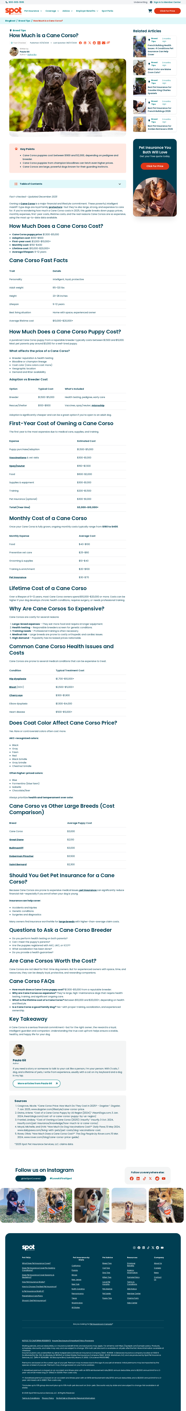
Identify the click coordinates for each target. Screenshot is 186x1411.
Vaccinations (17, 457)
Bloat (13, 687)
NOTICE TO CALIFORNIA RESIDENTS (36, 1341)
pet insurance (88, 890)
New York (75, 1284)
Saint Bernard (18, 864)
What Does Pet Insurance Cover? (36, 1263)
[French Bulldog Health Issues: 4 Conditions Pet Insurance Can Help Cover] (155, 46)
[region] (93, 1205)
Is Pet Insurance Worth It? (33, 1291)
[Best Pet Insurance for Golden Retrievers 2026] (155, 124)
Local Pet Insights (106, 1283)
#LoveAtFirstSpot (61, 1178)
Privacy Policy (48, 1398)
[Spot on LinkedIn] (138, 1178)
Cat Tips (106, 1268)
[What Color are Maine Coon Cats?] (155, 67)
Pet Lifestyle (107, 1289)
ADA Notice (132, 1289)
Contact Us (157, 1278)
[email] (103, 43)
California (76, 1265)
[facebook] (80, 43)
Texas (74, 1298)
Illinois (74, 1275)
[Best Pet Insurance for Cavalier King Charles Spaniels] (155, 87)
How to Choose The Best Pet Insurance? (39, 1286)
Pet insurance (17, 577)
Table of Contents (31, 184)
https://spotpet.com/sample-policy (135, 1346)
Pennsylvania (78, 1293)
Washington (77, 1303)
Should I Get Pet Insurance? (34, 1300)
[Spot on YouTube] (163, 1178)
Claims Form (133, 1298)
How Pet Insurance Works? (33, 1282)
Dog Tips (106, 1272)
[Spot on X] (151, 1178)
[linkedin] (85, 43)
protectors (55, 207)
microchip (98, 405)
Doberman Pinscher (21, 856)
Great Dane (16, 839)
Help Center (132, 1303)
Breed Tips (107, 1263)
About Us (158, 1263)
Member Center (134, 1293)
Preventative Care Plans (32, 1296)
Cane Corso (27, 203)
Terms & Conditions (132, 1283)
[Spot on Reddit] (157, 1178)
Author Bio (31, 54)
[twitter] (89, 43)
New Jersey (76, 1279)
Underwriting (140, 2)
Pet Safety (106, 1293)
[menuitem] (33, 11)
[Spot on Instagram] (134, 1247)
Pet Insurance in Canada (101, 1324)
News (156, 1272)
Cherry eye (16, 695)
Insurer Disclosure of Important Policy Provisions (73, 1341)
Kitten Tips (106, 1277)
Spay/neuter (17, 466)
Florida (75, 1270)
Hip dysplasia (17, 678)
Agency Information (132, 1271)
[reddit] (94, 43)
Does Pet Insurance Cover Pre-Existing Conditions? (38, 1269)
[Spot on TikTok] (144, 1178)
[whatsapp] (99, 43)
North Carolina (78, 1289)
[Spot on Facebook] (131, 1178)
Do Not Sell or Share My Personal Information (75, 1398)
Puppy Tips (107, 1298)
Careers (157, 1268)
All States (76, 1307)
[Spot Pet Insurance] (28, 1248)
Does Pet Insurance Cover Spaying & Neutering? (38, 1276)
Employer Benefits (131, 1264)
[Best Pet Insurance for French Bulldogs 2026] (155, 106)
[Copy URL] (108, 43)
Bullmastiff (16, 848)
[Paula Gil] (14, 51)
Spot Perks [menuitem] (107, 10)
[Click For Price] (150, 11)
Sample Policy (133, 1277)
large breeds (67, 921)
